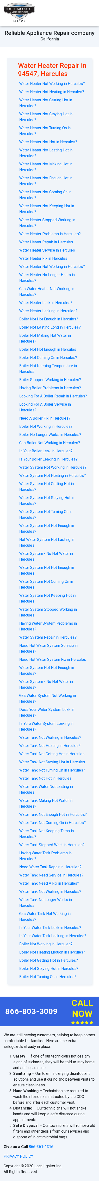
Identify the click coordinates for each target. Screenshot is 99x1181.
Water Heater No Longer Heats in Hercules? (47, 278)
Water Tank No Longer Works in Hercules (45, 902)
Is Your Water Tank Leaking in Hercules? (52, 936)
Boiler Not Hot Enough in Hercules (47, 349)
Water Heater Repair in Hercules (46, 242)
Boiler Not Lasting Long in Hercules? (50, 327)
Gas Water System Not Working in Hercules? (47, 698)
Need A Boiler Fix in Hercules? (44, 418)
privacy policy (18, 1156)
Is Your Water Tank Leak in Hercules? (50, 927)
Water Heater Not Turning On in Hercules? (45, 131)
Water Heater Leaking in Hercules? (48, 311)
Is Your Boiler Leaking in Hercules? (48, 459)
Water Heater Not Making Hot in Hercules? (45, 167)
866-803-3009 (31, 1011)
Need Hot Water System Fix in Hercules (52, 659)
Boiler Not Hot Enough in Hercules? (48, 319)
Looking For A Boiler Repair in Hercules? (53, 396)
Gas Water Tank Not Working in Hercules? (45, 916)
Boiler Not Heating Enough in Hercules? (52, 952)
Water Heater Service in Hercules (47, 250)
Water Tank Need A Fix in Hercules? (49, 883)
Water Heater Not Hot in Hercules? (48, 142)
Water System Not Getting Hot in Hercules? (46, 486)
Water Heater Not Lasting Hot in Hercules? (46, 153)
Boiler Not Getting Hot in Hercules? (48, 960)
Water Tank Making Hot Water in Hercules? (46, 803)
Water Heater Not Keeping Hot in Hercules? (46, 209)
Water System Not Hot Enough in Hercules (46, 570)
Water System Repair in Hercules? (48, 637)
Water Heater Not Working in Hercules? (52, 83)
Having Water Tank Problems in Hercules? (45, 856)
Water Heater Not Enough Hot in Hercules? (45, 181)
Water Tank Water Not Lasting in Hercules (46, 789)
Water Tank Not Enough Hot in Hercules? (53, 814)
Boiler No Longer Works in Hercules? (50, 434)
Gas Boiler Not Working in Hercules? (49, 443)
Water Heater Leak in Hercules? (45, 302)
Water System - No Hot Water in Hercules (46, 556)
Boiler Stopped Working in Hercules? (50, 379)
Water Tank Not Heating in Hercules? (49, 745)
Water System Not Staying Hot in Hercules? (46, 500)
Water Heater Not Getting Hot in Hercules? (45, 103)
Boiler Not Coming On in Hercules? (48, 357)
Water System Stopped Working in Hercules (48, 612)
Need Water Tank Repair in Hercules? (50, 867)
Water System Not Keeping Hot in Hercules (47, 598)
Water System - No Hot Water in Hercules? (46, 684)
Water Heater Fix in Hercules (43, 258)
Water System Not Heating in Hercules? (52, 475)
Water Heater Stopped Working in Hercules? (47, 223)
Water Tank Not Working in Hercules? (50, 737)
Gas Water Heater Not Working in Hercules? (46, 291)
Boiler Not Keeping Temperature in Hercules (48, 368)
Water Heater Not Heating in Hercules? (51, 92)
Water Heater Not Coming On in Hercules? (45, 195)
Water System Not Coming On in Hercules (46, 584)
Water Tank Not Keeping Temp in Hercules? (46, 834)
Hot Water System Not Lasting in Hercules (46, 542)
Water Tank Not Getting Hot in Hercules (52, 754)
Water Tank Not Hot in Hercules (45, 778)
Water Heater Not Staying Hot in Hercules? (46, 117)
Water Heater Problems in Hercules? (50, 234)
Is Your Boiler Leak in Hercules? (46, 451)
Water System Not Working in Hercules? (53, 467)
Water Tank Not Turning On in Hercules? (52, 770)
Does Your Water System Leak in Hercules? (46, 712)
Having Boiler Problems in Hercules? (50, 388)
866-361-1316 (41, 1146)
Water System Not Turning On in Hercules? (45, 514)
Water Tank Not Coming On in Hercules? (52, 822)
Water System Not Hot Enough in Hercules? (46, 528)
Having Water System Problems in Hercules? (48, 626)
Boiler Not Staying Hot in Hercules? (48, 968)
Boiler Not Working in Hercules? (46, 426)
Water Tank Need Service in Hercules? (51, 875)
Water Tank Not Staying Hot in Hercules (52, 762)
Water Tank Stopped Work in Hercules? (52, 845)
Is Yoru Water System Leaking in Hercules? (46, 726)
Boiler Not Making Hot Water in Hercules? (45, 338)
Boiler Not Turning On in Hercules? (47, 976)
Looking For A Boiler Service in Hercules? (45, 407)
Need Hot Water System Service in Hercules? (48, 648)
